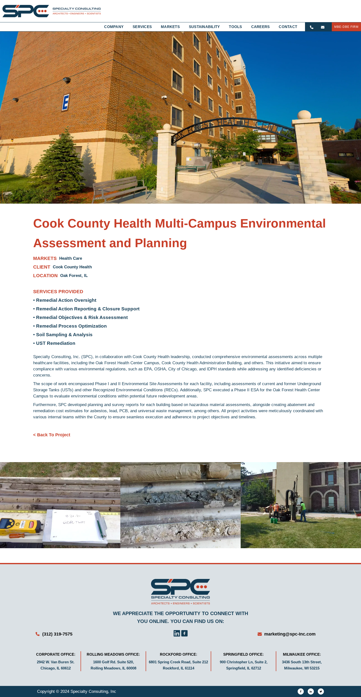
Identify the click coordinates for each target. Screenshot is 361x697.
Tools (235, 27)
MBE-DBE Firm (346, 27)
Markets (170, 27)
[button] (116, 26)
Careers (260, 27)
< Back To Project (51, 434)
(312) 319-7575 (57, 634)
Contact (288, 27)
